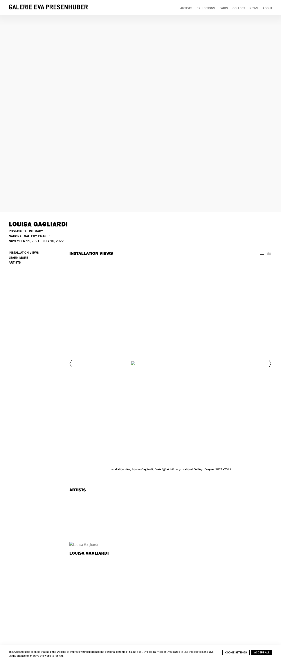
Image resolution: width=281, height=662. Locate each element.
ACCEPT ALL (261, 652)
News (253, 8)
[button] (71, 363)
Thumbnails (269, 253)
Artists (186, 8)
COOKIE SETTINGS (236, 652)
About (267, 8)
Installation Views (24, 253)
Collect (238, 8)
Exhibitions (206, 8)
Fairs (224, 8)
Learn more (18, 258)
